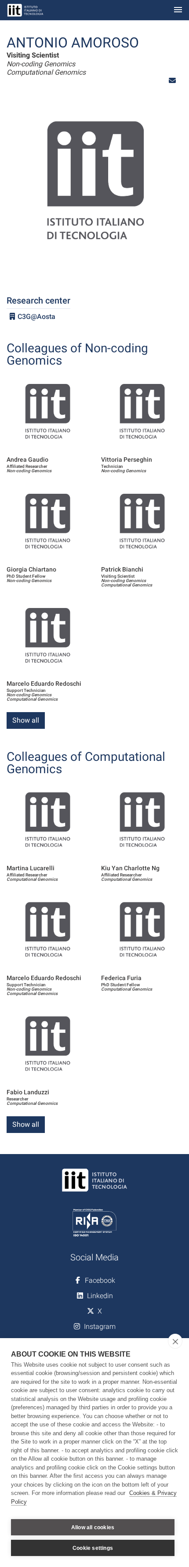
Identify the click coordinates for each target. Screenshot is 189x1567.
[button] (172, 80)
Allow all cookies (92, 1527)
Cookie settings (93, 1548)
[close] (175, 1341)
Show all (25, 720)
